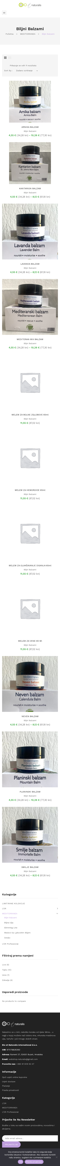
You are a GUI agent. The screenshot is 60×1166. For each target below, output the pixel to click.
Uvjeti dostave (8, 1081)
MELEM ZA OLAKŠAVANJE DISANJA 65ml (30, 565)
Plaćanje (6, 1086)
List (10, 58)
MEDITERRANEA (27, 34)
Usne (4, 975)
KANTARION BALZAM (30, 188)
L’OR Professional (10, 1112)
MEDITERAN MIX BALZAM (30, 339)
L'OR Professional (10, 944)
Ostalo (7, 938)
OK (20, 1162)
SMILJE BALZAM (30, 867)
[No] (56, 1157)
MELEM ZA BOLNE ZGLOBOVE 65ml (30, 414)
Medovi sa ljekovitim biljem (17, 933)
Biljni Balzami (30, 131)
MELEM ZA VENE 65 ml (30, 641)
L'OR (4, 908)
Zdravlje (5, 980)
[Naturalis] (30, 5)
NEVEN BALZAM (30, 716)
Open (4, 13)
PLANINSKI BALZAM (30, 792)
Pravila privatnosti (10, 1090)
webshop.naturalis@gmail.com (23, 1059)
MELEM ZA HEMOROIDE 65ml (30, 490)
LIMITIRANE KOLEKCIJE (13, 903)
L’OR (4, 1103)
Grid (5, 58)
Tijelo (4, 970)
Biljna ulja (8, 922)
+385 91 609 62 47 (25, 1064)
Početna (9, 34)
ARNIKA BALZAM (30, 127)
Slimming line (10, 928)
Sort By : (8, 70)
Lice (4, 965)
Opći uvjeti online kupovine (14, 1077)
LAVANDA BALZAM (30, 264)
